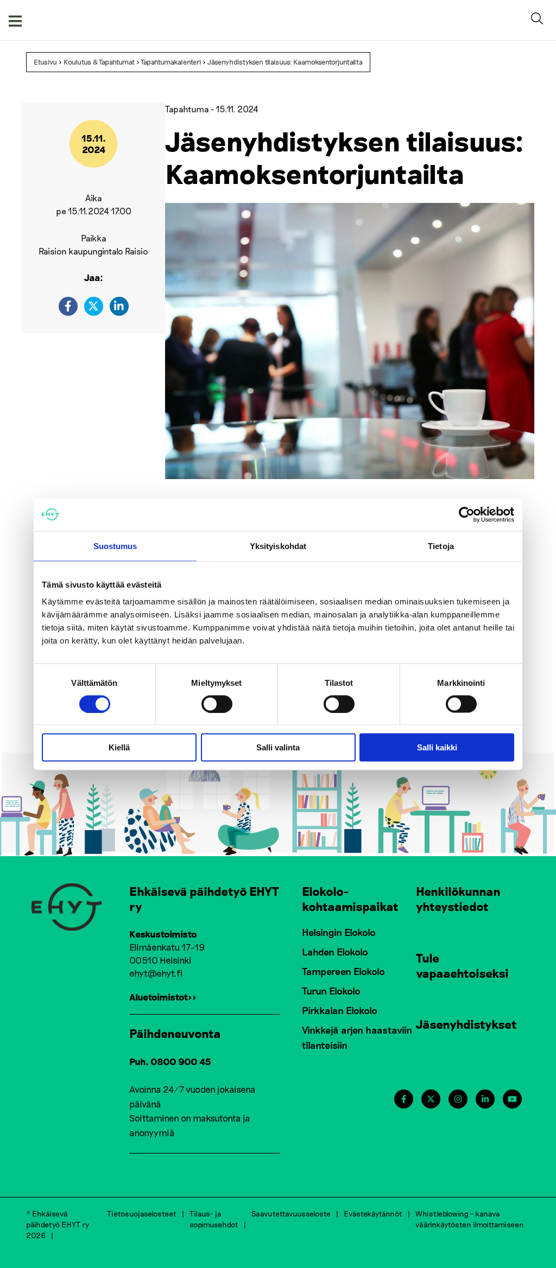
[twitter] (93, 306)
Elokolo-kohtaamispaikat (350, 898)
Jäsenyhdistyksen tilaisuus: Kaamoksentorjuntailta (285, 62)
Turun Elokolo (331, 991)
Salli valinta (278, 747)
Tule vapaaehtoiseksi (462, 965)
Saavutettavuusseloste (291, 1213)
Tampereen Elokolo (343, 971)
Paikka (93, 238)
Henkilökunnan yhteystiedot (458, 898)
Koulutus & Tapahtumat (99, 62)
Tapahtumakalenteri (171, 62)
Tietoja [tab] (441, 545)
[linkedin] (119, 306)
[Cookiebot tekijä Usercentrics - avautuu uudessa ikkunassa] (466, 514)
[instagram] (458, 1099)
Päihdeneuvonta (175, 1033)
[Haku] (539, 20)
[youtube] (512, 1099)
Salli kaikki (437, 747)
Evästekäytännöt (373, 1213)
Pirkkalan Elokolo (339, 1010)
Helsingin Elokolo (339, 932)
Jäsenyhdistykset (466, 1024)
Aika (93, 198)
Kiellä (119, 747)
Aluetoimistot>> (163, 996)
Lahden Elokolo (335, 952)
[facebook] (68, 306)
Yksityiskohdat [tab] (278, 545)
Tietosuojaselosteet (141, 1213)
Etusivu (45, 62)
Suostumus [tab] (115, 545)
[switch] (216, 703)
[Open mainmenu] (15, 20)
